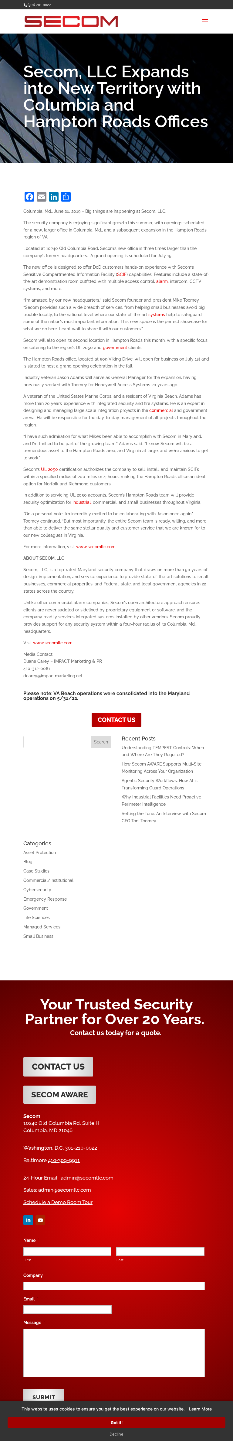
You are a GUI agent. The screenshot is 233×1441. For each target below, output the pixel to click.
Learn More (200, 1408)
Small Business (38, 936)
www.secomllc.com (96, 546)
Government (35, 908)
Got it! (117, 1422)
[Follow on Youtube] (40, 1220)
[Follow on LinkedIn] (28, 1220)
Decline (116, 1434)
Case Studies (36, 871)
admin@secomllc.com (87, 1178)
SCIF (122, 274)
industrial (82, 502)
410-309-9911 (64, 1160)
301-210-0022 (81, 1148)
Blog (27, 861)
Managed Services (41, 927)
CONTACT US (116, 720)
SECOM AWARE (59, 1094)
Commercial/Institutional (48, 880)
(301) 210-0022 (39, 5)
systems (156, 314)
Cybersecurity (37, 889)
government (115, 347)
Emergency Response (45, 899)
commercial (161, 410)
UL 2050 (49, 469)
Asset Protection (39, 852)
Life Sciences (36, 917)
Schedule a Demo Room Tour (58, 1202)
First (27, 1260)
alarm (162, 281)
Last (120, 1260)
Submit (44, 1397)
